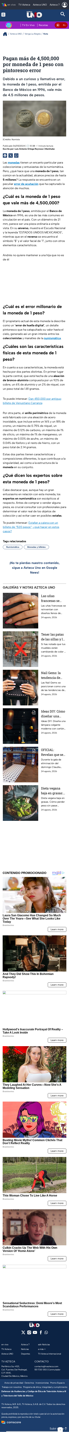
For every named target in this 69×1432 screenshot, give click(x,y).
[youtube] (35, 1333)
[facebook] (41, 1333)
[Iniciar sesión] (64, 5)
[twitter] (23, 1333)
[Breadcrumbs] (6, 34)
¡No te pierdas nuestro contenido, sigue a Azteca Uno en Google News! (35, 567)
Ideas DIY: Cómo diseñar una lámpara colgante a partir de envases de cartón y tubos (53, 714)
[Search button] (63, 14)
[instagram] (29, 1333)
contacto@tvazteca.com (46, 1366)
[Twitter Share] (10, 155)
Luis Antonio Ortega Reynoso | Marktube (35, 149)
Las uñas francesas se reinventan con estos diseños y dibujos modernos (52, 598)
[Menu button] (6, 14)
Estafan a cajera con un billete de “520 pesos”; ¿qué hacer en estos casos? (31, 527)
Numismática (12, 547)
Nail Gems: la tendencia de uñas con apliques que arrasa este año (52, 675)
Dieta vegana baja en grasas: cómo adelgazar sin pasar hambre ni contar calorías (53, 791)
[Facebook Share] (5, 155)
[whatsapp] (46, 1333)
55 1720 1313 (40, 1369)
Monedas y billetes (36, 547)
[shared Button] (16, 155)
